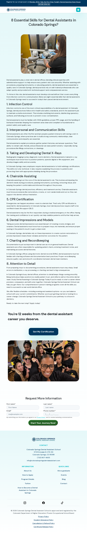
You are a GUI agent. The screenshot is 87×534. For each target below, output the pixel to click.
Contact (63, 483)
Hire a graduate (64, 471)
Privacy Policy (41, 417)
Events (64, 475)
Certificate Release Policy (43, 527)
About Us (27, 471)
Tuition (28, 483)
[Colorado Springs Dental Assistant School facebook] (43, 502)
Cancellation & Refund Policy (43, 523)
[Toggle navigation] (78, 10)
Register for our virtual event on (44, 2)
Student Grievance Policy (43, 520)
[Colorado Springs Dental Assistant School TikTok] (62, 502)
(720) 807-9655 (43, 457)
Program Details (27, 479)
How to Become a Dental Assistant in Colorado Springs (28, 490)
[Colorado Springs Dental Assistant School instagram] (25, 502)
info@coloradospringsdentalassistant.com (43, 460)
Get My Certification (43, 331)
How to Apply (27, 475)
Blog (64, 479)
